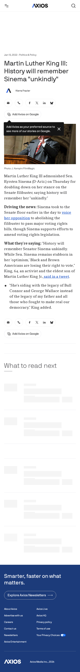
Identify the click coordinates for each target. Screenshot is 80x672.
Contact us (10, 628)
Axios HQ (41, 615)
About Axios (10, 609)
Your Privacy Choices (48, 635)
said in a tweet (56, 277)
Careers (8, 622)
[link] (8, 103)
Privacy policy (44, 622)
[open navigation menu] (6, 5)
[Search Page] (73, 5)
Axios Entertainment (15, 641)
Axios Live (42, 609)
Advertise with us (13, 615)
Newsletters (11, 635)
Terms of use (43, 628)
